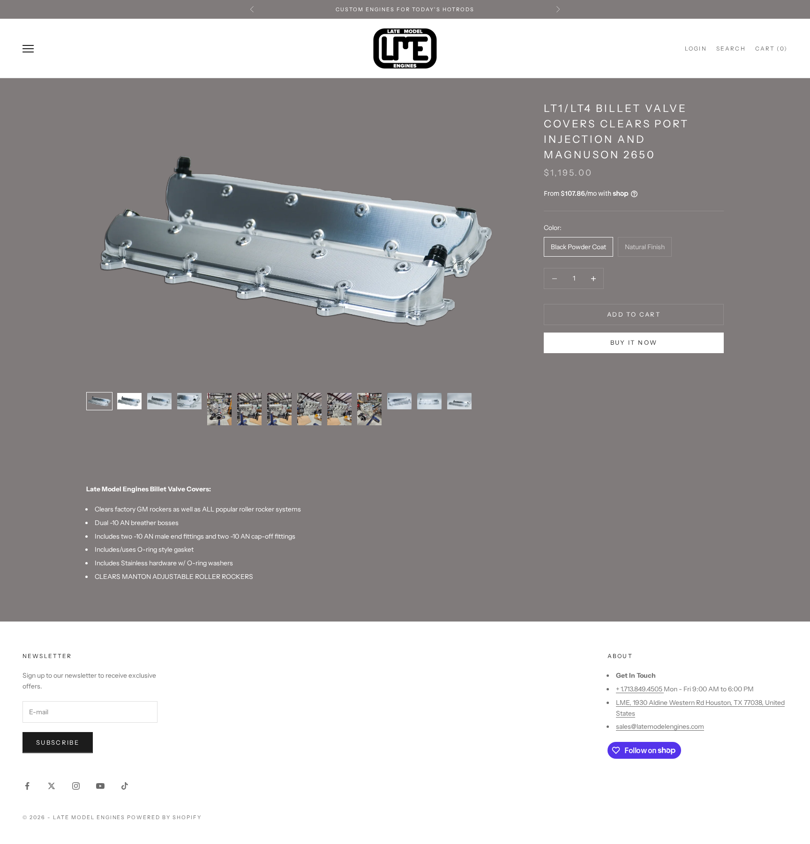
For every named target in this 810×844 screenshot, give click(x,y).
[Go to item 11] (399, 401)
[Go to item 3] (159, 401)
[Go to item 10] (369, 409)
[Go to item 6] (249, 409)
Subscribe (57, 742)
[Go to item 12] (429, 401)
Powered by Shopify (164, 817)
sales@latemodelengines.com (660, 726)
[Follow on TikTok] (124, 786)
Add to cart (633, 314)
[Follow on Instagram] (76, 786)
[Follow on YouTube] (100, 786)
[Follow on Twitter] (51, 786)
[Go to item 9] (339, 409)
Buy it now (633, 342)
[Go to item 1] (99, 401)
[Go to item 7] (279, 409)
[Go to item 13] (459, 401)
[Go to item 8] (309, 409)
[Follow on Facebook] (27, 786)
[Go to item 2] (129, 401)
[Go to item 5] (219, 409)
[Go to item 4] (189, 401)
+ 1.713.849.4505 (640, 689)
